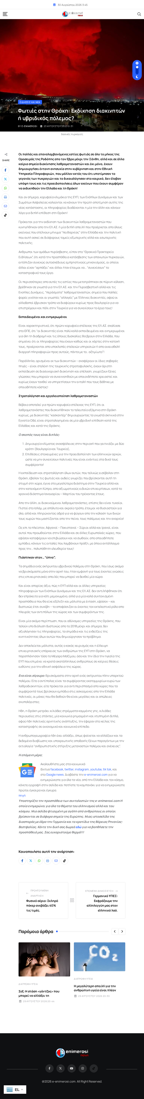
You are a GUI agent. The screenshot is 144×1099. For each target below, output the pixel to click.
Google (51, 774)
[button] (115, 931)
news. (60, 774)
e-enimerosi (29, 126)
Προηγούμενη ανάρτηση (40, 893)
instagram (82, 769)
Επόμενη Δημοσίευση (99, 891)
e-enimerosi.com (96, 774)
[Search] (139, 14)
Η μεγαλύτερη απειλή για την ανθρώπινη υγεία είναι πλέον (95, 988)
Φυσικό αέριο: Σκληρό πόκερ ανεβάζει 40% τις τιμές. (42, 905)
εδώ (78, 827)
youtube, (96, 769)
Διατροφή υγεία (28, 984)
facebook (56, 769)
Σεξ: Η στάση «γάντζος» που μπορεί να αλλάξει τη (39, 993)
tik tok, (107, 769)
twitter (69, 769)
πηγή (22, 795)
